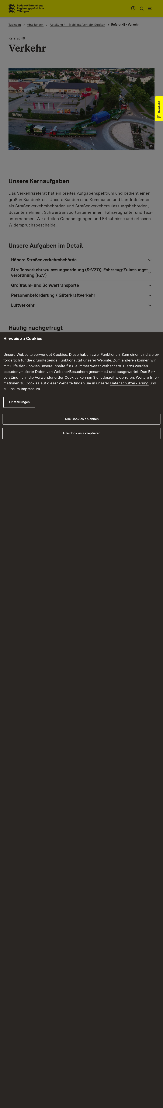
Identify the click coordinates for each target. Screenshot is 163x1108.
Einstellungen (19, 402)
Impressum (30, 389)
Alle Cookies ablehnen (82, 419)
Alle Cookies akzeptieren (81, 433)
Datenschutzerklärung (129, 383)
